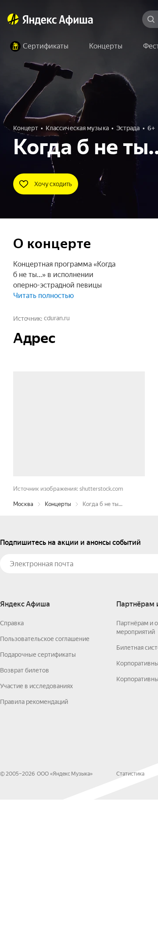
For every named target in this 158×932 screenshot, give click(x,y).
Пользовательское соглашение (45, 771)
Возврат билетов (24, 802)
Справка (12, 755)
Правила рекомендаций (34, 834)
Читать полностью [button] (43, 295)
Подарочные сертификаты (38, 786)
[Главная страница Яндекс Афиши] (13, 19)
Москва (23, 636)
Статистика (130, 906)
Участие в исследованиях (36, 818)
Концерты (58, 636)
